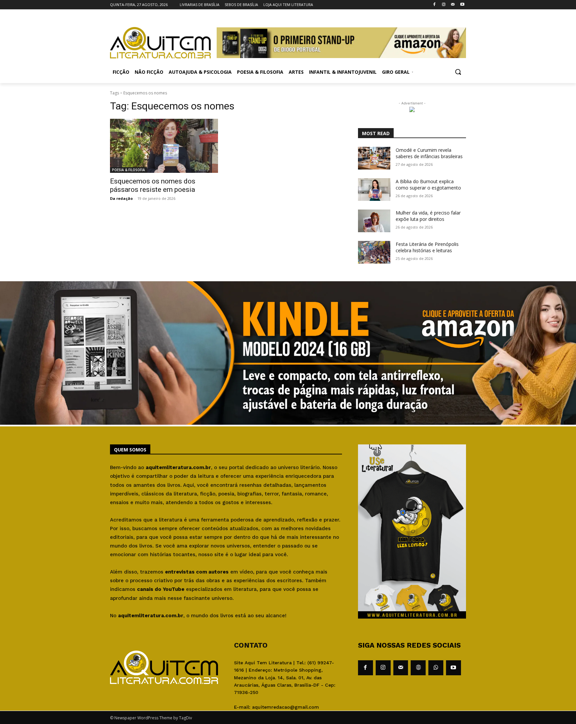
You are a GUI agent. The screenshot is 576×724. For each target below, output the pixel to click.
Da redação (121, 198)
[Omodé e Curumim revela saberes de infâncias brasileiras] (374, 158)
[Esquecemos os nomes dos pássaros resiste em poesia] (164, 146)
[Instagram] (444, 5)
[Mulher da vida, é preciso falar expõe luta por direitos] (374, 221)
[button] (458, 72)
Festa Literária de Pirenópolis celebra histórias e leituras (427, 247)
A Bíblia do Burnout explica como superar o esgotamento (428, 184)
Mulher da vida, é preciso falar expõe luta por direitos (428, 216)
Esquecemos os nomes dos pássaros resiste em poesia (152, 185)
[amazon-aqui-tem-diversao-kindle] (288, 423)
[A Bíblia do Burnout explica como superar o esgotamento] (374, 189)
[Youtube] (462, 5)
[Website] (418, 667)
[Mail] (453, 5)
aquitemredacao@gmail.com (285, 707)
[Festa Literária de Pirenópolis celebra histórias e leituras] (374, 252)
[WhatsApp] (435, 667)
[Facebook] (434, 5)
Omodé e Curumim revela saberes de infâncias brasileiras (429, 153)
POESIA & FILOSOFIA (128, 169)
